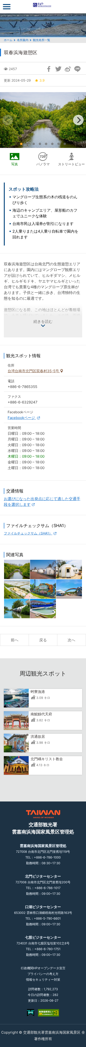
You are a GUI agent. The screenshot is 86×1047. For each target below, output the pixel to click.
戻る (43, 640)
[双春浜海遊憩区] (43, 589)
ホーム (8, 40)
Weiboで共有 (68, 69)
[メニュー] (6, 6)
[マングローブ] (17, 569)
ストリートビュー (71, 164)
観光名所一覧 (41, 40)
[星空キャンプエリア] (69, 569)
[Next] (78, 120)
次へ (71, 640)
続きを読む (43, 321)
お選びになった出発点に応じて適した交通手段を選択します (42, 501)
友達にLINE (77, 69)
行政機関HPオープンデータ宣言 (43, 968)
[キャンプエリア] (43, 569)
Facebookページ (22, 417)
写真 (14, 164)
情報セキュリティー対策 (43, 979)
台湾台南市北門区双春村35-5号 (34, 371)
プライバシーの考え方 (43, 974)
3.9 (42, 80)
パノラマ (43, 164)
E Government (30, 1012)
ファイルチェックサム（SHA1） (28, 533)
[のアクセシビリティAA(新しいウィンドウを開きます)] (48, 1012)
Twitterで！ (58, 69)
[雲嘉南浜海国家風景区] (43, 6)
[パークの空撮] (17, 589)
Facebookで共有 (49, 69)
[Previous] (7, 120)
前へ (14, 640)
